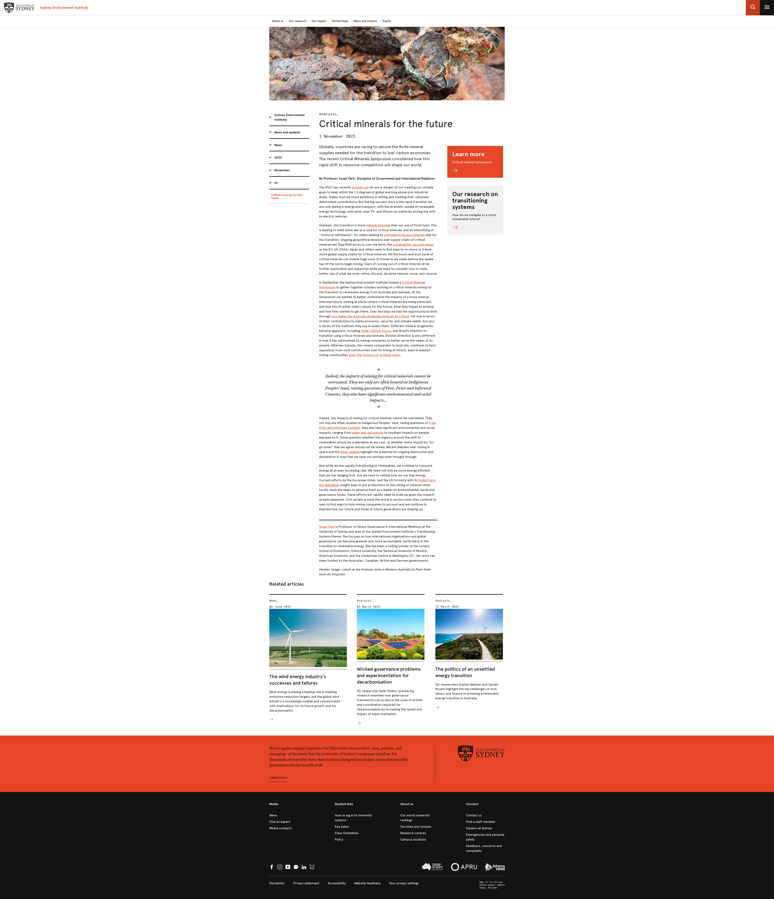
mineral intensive (378, 225)
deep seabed (350, 452)
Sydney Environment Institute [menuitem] (289, 117)
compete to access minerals (404, 235)
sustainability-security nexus (413, 244)
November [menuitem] (282, 170)
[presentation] (308, 658)
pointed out (360, 187)
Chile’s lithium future (376, 331)
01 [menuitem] (276, 183)
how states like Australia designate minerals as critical (370, 316)
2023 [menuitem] (278, 157)
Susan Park (327, 527)
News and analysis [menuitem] (287, 132)
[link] (288, 815)
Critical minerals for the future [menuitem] (286, 196)
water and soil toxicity (367, 432)
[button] (753, 7)
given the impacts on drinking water (374, 355)
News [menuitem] (278, 145)
